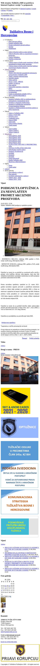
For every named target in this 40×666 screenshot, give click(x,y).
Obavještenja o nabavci (16, 172)
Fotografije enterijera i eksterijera (19, 87)
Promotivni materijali (15, 90)
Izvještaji (11, 153)
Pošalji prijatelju (34, 338)
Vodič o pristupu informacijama (18, 76)
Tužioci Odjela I (13, 130)
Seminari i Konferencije (16, 151)
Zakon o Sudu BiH (14, 115)
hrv (5, 19)
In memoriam (13, 92)
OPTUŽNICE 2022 (15, 143)
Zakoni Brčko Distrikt (15, 123)
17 (2, 590)
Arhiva (3, 346)
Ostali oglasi (12, 167)
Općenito (11, 71)
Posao (10, 165)
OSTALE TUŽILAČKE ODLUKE (20, 148)
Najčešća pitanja (14, 78)
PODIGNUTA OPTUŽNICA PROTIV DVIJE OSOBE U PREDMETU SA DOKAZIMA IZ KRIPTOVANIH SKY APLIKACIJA (19, 563)
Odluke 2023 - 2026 (15, 177)
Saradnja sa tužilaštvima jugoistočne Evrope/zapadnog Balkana (20, 105)
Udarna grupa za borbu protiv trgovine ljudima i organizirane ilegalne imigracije (23, 67)
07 (9, 586)
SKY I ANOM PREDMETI (17, 95)
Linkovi (7, 169)
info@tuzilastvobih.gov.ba (9, 632)
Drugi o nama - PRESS (16, 81)
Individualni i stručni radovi (17, 150)
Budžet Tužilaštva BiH (16, 160)
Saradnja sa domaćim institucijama (19, 102)
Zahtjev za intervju (14, 83)
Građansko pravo (14, 118)
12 (6, 588)
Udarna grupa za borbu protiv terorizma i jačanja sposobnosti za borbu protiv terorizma (23, 63)
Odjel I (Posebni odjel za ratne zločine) (20, 52)
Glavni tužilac (13, 129)
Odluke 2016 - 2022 (15, 179)
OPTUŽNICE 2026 (15, 136)
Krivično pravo (13, 116)
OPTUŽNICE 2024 (15, 139)
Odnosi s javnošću (10, 69)
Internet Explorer (25, 8)
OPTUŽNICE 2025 (15, 137)
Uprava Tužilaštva (14, 57)
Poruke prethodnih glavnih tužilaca (19, 45)
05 (6, 586)
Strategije (11, 155)
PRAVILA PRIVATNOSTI (17, 162)
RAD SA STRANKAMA (9, 642)
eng (11, 19)
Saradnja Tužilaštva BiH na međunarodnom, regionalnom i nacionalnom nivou (22, 100)
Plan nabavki (13, 174)
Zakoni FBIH (13, 120)
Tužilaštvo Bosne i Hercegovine (17, 33)
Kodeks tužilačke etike (15, 43)
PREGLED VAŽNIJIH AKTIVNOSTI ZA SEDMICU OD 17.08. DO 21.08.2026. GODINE (22, 548)
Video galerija (13, 80)
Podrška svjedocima (15, 59)
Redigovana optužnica (8, 322)
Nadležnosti (12, 48)
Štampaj (24, 338)
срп (8, 19)
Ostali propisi (13, 125)
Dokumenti (8, 134)
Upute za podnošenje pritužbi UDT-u (20, 94)
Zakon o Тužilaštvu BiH (16, 113)
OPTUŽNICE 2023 (15, 141)
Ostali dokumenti (14, 158)
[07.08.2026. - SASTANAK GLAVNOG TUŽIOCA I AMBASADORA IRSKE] (3, 612)
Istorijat (11, 47)
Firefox (10, 10)
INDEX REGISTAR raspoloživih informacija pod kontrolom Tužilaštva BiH (23, 73)
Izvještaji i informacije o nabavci (18, 176)
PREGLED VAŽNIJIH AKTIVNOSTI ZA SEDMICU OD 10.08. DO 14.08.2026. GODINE (22, 557)
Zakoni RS (12, 122)
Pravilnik (11, 156)
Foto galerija (12, 85)
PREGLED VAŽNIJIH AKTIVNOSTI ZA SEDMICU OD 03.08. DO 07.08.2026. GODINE (22, 569)
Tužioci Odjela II (14, 132)
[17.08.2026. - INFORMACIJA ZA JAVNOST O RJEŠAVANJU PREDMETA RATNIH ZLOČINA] (3, 602)
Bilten (10, 88)
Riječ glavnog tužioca (15, 41)
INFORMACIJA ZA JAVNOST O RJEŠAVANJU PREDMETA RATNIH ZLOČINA (20, 553)
